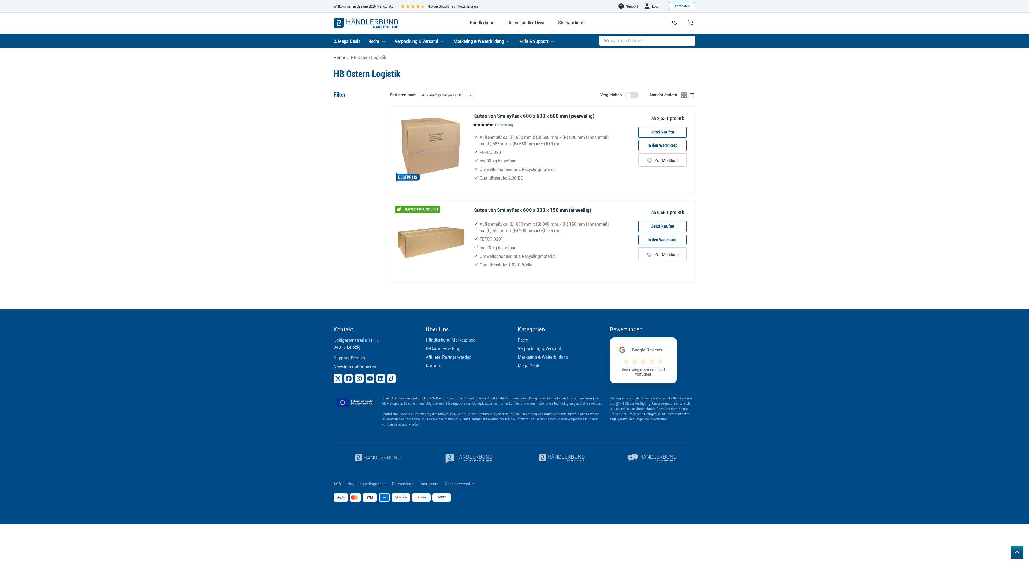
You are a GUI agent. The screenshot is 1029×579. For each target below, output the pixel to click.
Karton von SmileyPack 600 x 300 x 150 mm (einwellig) (532, 210)
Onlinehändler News (526, 23)
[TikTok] (391, 378)
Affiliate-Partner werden (448, 357)
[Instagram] (359, 378)
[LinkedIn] (380, 378)
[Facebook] (348, 378)
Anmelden (682, 6)
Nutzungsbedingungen (366, 484)
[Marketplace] (560, 458)
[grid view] (684, 95)
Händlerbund (482, 23)
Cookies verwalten (460, 484)
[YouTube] (370, 378)
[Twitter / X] (338, 378)
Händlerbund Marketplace (450, 340)
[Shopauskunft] (653, 458)
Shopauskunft (571, 23)
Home (339, 57)
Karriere (433, 365)
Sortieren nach (403, 95)
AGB (337, 484)
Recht (523, 340)
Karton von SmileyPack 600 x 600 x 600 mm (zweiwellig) (533, 116)
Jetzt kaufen (662, 132)
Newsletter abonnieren (355, 366)
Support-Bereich (349, 358)
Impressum (429, 484)
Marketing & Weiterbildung (543, 357)
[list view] (691, 95)
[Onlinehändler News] (469, 458)
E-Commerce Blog (443, 348)
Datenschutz (402, 484)
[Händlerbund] (376, 458)
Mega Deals (529, 365)
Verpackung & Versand (539, 348)
